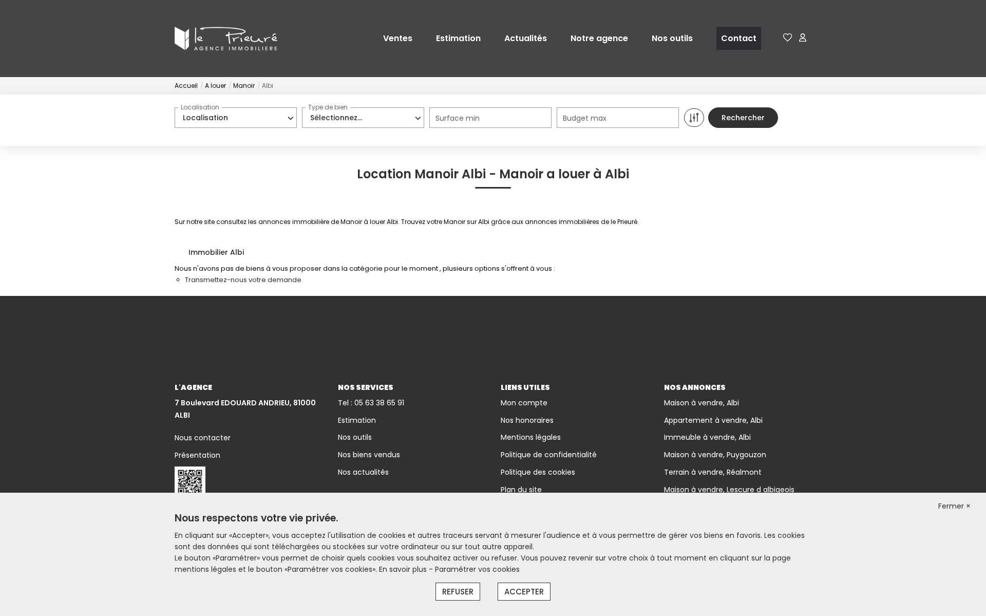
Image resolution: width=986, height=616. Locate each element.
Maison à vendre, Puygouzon (715, 455)
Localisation (200, 107)
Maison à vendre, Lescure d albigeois (729, 489)
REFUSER (457, 591)
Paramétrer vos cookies (477, 569)
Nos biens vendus (369, 455)
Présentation (197, 455)
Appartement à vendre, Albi (713, 420)
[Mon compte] (802, 38)
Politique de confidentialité (549, 455)
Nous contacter (203, 438)
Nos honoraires (527, 420)
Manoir (244, 85)
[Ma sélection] (787, 38)
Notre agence (599, 38)
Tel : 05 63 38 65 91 (371, 403)
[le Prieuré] (226, 38)
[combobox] (235, 117)
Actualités (525, 38)
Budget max (584, 118)
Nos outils (672, 38)
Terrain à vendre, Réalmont (713, 472)
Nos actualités (363, 472)
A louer (215, 85)
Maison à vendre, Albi (701, 403)
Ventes (397, 38)
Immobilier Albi (216, 252)
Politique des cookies (538, 472)
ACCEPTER (524, 591)
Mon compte (524, 403)
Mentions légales (531, 437)
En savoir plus (404, 569)
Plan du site (521, 489)
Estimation (458, 38)
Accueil (186, 85)
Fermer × (954, 506)
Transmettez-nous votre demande (243, 280)
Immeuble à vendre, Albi (707, 437)
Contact (738, 38)
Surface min (457, 118)
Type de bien (328, 107)
